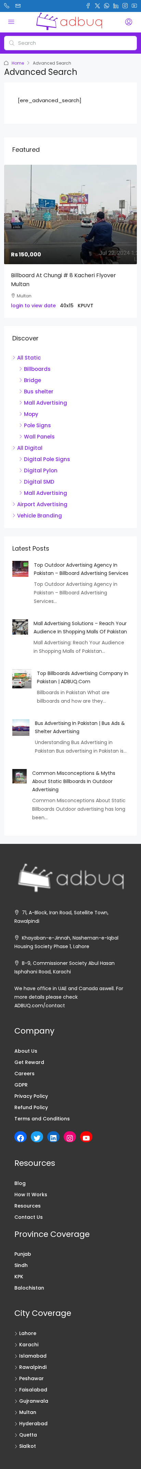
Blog (20, 1183)
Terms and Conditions (42, 1118)
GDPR (21, 1084)
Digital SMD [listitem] (39, 481)
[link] (70, 214)
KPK (18, 1276)
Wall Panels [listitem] (39, 436)
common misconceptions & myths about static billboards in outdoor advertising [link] (73, 781)
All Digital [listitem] (29, 448)
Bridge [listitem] (32, 380)
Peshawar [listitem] (31, 1378)
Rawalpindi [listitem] (33, 1367)
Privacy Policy (31, 1096)
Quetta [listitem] (28, 1434)
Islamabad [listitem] (33, 1355)
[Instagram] (70, 1138)
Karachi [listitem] (28, 1344)
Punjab (22, 1254)
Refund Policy (31, 1107)
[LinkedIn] (53, 1138)
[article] (70, 241)
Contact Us (28, 1217)
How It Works (30, 1194)
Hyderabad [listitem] (33, 1423)
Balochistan (29, 1287)
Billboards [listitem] (37, 369)
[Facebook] (20, 1138)
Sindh (21, 1265)
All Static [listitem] (29, 357)
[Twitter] (37, 1138)
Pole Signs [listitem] (37, 425)
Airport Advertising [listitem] (42, 504)
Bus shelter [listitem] (38, 391)
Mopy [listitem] (31, 414)
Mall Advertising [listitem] (45, 402)
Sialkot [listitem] (27, 1446)
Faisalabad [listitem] (33, 1389)
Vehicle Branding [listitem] (39, 515)
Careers (24, 1073)
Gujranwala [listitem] (33, 1401)
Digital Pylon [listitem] (40, 470)
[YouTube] (86, 1138)
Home (18, 63)
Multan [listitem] (27, 1412)
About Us (25, 1051)
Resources (27, 1205)
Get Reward (29, 1062)
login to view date (33, 305)
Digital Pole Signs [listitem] (47, 459)
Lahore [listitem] (27, 1333)
